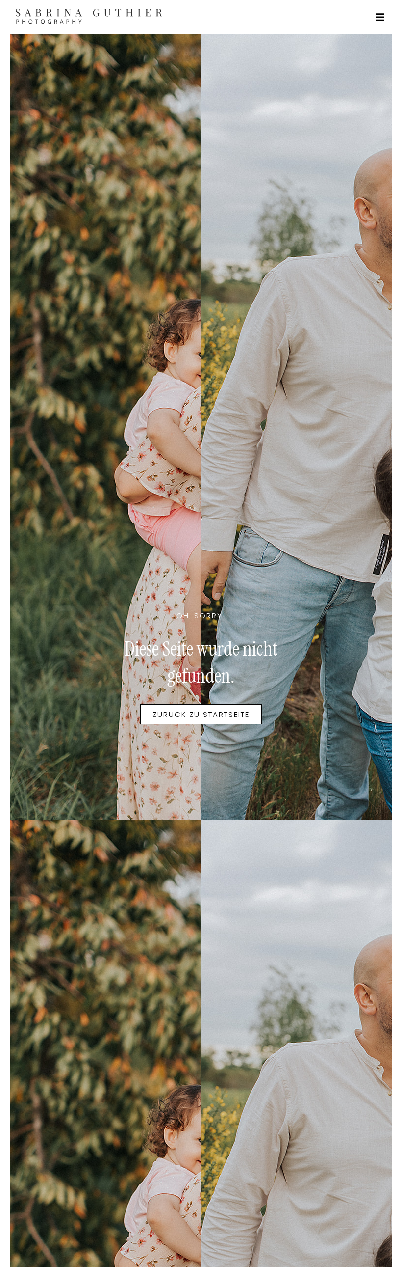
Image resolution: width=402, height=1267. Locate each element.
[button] (380, 17)
